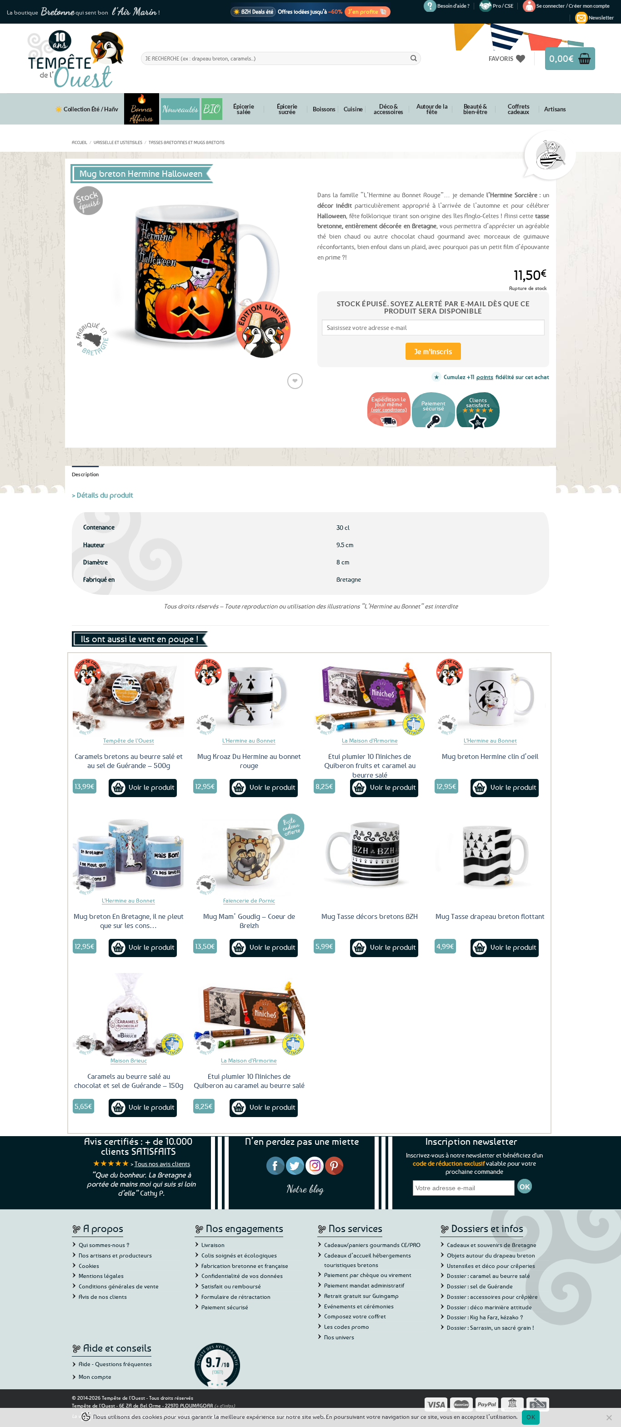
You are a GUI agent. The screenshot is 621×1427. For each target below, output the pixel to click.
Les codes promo (346, 1326)
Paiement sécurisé (224, 1307)
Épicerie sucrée (287, 109)
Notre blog (305, 1189)
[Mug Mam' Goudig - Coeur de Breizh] (249, 855)
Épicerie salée (243, 109)
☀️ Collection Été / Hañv (86, 109)
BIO (211, 108)
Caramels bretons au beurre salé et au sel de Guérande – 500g (129, 761)
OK (530, 1417)
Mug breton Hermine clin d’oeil (490, 756)
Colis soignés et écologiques (239, 1255)
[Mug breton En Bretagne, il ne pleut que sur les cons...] (129, 855)
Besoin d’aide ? (453, 6)
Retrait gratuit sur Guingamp (361, 1295)
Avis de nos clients (103, 1296)
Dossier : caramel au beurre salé (488, 1275)
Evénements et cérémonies (359, 1306)
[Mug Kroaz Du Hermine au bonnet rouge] (249, 695)
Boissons (324, 109)
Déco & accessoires (388, 109)
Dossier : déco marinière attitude (489, 1307)
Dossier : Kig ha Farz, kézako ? (485, 1317)
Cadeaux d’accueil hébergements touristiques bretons (367, 1260)
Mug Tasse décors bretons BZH (369, 916)
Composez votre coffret (355, 1316)
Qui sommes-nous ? (104, 1244)
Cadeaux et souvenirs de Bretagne (491, 1244)
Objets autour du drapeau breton (491, 1255)
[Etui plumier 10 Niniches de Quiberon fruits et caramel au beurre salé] (370, 695)
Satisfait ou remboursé (231, 1286)
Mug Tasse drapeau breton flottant (490, 916)
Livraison (213, 1244)
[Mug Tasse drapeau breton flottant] (490, 855)
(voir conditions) (389, 409)
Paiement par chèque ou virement (367, 1274)
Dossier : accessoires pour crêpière (492, 1296)
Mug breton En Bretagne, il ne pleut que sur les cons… (129, 921)
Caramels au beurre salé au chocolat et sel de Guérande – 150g (128, 1081)
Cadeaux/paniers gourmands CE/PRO (372, 1244)
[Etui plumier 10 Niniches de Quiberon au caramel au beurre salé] (249, 1015)
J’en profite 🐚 (367, 11)
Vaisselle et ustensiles (118, 142)
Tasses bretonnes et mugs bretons (187, 142)
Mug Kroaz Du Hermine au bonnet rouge (249, 761)
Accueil (79, 142)
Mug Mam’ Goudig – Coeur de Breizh (249, 921)
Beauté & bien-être (475, 109)
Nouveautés (180, 109)
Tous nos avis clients (162, 1164)
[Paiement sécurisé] (433, 428)
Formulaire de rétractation (235, 1296)
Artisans (555, 109)
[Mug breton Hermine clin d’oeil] (490, 695)
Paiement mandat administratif (364, 1285)
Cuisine (353, 109)
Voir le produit (152, 787)
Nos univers (339, 1337)
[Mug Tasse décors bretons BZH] (370, 855)
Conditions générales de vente (119, 1286)
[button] (573, 6)
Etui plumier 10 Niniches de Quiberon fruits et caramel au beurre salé (370, 766)
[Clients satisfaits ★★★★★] (478, 428)
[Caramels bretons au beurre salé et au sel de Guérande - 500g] (129, 695)
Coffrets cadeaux (518, 109)
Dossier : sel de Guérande (480, 1286)
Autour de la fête (432, 109)
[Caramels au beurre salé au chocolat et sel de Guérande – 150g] (129, 1015)
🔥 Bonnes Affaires (141, 109)
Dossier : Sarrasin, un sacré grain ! (490, 1327)
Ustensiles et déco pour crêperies (491, 1265)
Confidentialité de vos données (242, 1275)
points (484, 376)
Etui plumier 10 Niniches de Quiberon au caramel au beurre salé (249, 1081)
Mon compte (95, 1376)
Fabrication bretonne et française (244, 1265)
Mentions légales (101, 1275)
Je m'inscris (433, 351)
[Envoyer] (414, 58)
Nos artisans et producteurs (115, 1255)
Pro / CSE (503, 6)
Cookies (89, 1265)
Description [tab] (85, 474)
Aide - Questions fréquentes (115, 1363)
